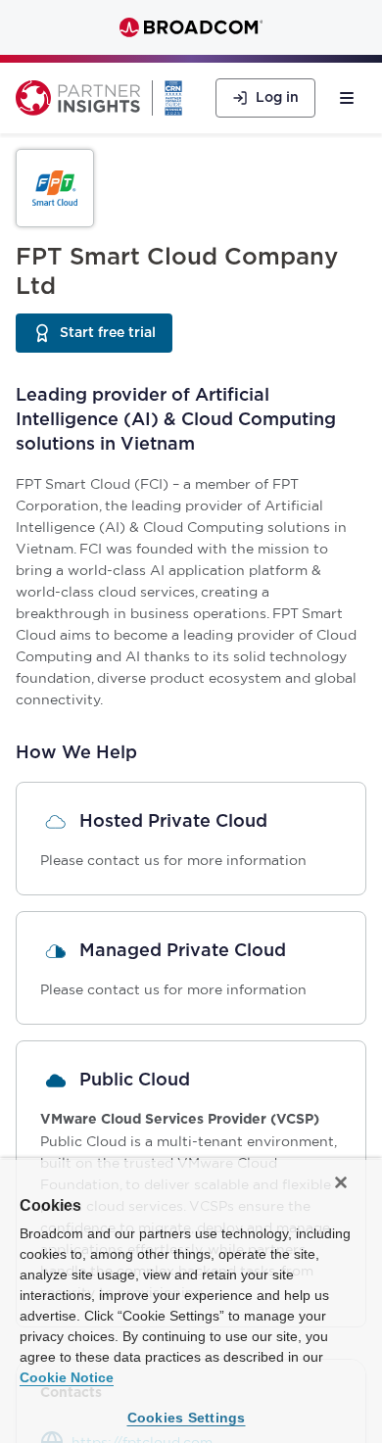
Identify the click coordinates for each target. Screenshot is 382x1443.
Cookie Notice (67, 1377)
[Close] (341, 1182)
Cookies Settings (186, 1417)
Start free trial (116, 338)
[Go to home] (78, 98)
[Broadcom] (191, 27)
